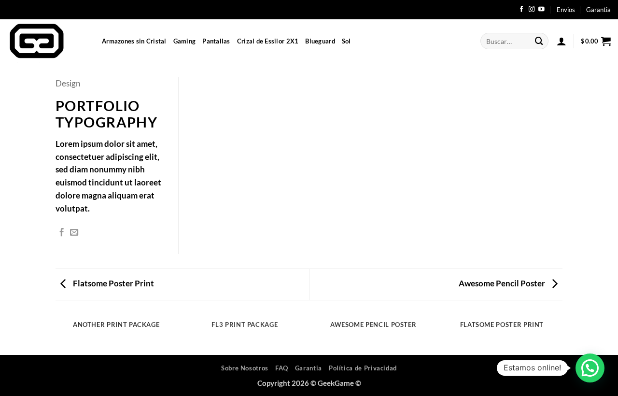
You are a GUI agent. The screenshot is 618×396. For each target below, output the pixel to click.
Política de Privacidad (363, 368)
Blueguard (320, 41)
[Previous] (57, 334)
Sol (346, 41)
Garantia (598, 10)
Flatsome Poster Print (112, 283)
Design (68, 83)
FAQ (281, 368)
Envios (566, 10)
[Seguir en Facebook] (522, 9)
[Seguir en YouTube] (541, 9)
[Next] (561, 334)
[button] (561, 41)
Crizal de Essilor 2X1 (268, 41)
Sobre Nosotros (244, 368)
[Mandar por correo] (74, 233)
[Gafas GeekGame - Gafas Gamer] (47, 41)
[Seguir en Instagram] (532, 9)
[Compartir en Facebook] (61, 233)
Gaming (184, 41)
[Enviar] (539, 40)
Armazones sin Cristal (134, 41)
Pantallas (216, 41)
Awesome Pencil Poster (503, 283)
